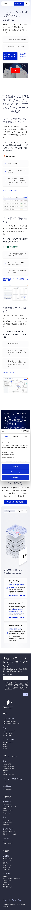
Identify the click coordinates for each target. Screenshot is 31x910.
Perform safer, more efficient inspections (15, 629)
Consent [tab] (5, 436)
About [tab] (25, 436)
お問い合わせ (19, 3)
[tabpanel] (15, 581)
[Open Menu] (26, 3)
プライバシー (8, 689)
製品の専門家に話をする (23, 56)
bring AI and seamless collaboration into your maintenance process (16, 611)
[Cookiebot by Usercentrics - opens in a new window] (22, 431)
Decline (15, 477)
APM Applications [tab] (10, 511)
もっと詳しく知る (7, 372)
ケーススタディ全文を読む (10, 190)
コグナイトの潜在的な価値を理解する (15, 502)
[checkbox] (3, 682)
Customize (14, 472)
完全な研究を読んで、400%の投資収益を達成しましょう (14, 279)
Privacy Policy (7, 900)
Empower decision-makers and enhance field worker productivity (17, 585)
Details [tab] (15, 436)
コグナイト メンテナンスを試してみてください (9, 56)
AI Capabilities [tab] (20, 511)
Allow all (15, 466)
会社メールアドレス (8, 674)
